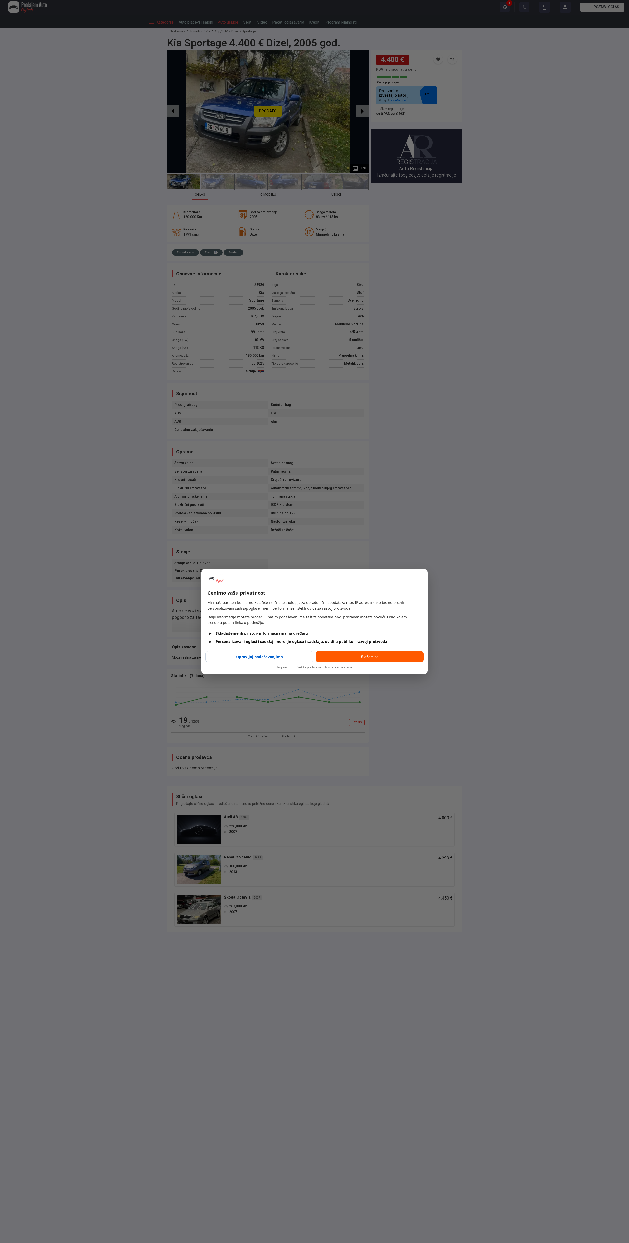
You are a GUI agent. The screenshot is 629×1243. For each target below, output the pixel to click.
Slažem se (369, 657)
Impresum (284, 667)
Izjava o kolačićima (338, 667)
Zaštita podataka (308, 667)
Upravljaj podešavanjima (259, 656)
